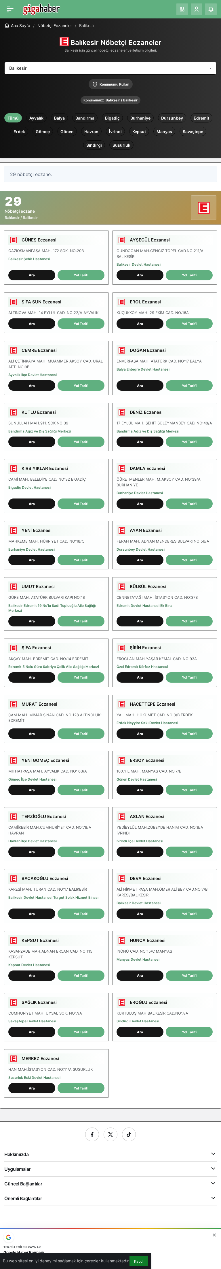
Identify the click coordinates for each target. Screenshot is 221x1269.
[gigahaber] (41, 9)
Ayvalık (36, 118)
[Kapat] (214, 1235)
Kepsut (139, 131)
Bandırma (84, 118)
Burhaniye (140, 118)
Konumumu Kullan (114, 84)
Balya (59, 118)
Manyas (164, 131)
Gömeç (43, 131)
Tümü (13, 118)
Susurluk (121, 145)
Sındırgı (94, 145)
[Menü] (10, 9)
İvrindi (115, 131)
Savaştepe (193, 131)
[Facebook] (92, 1134)
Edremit (201, 118)
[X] (110, 1134)
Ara (32, 275)
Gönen (67, 131)
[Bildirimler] (211, 9)
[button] (182, 9)
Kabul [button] (138, 1261)
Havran (91, 131)
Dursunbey (172, 118)
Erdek (19, 131)
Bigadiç (112, 118)
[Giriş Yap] (196, 9)
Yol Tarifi (81, 275)
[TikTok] (129, 1134)
